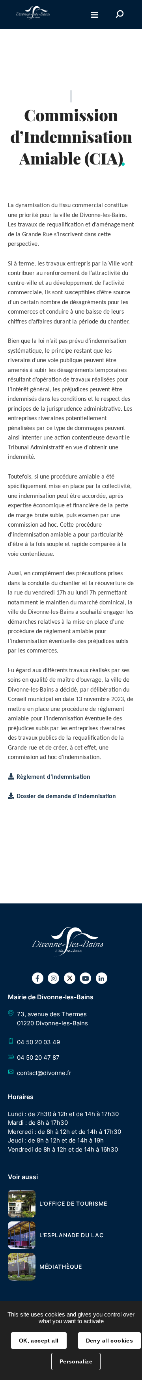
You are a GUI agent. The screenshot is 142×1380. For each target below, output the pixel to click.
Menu (95, 14)
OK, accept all (39, 1340)
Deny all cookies (109, 1340)
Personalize (76, 1361)
